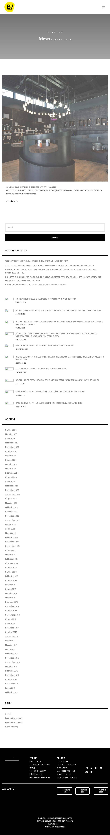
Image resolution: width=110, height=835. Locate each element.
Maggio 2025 (11, 464)
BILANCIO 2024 (84, 791)
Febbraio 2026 (11, 442)
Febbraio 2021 (11, 559)
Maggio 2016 (11, 666)
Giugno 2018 (10, 619)
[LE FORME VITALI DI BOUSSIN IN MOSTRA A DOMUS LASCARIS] (9, 371)
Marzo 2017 (10, 649)
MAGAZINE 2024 (102, 791)
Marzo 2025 (10, 468)
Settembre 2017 (12, 636)
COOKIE (59, 818)
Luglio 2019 (10, 584)
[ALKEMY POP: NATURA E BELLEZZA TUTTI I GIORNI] (55, 128)
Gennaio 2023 (11, 511)
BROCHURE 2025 (66, 791)
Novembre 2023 (12, 490)
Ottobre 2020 (11, 567)
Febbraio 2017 (11, 653)
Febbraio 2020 (11, 576)
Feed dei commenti (13, 722)
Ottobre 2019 (11, 580)
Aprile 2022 (10, 528)
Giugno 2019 (10, 589)
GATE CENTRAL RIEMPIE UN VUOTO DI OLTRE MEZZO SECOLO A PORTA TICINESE (49, 403)
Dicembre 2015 (11, 670)
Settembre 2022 (12, 520)
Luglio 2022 (10, 524)
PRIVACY (51, 818)
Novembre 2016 (12, 658)
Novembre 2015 (12, 675)
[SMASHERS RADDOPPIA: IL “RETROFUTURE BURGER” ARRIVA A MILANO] (9, 348)
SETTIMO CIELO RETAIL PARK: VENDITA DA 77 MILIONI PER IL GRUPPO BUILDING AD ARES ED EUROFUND (49, 265)
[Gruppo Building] (9, 7)
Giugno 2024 (11, 477)
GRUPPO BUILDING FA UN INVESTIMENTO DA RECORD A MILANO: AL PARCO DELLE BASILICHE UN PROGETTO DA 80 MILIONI (60, 358)
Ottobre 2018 (11, 610)
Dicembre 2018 (11, 602)
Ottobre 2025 (11, 451)
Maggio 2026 (11, 434)
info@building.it (36, 774)
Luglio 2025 (10, 455)
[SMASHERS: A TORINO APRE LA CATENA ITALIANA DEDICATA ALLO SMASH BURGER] (9, 394)
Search (55, 237)
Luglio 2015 (10, 688)
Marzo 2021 (10, 554)
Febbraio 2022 (11, 537)
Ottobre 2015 (11, 679)
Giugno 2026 (10, 430)
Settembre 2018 (12, 615)
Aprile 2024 (10, 481)
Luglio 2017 (10, 640)
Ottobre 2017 (11, 632)
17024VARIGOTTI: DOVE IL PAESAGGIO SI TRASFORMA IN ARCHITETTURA (36, 261)
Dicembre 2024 (12, 473)
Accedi (8, 714)
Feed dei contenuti (13, 718)
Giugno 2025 (10, 460)
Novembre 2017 (12, 627)
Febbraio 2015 (11, 692)
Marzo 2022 (10, 533)
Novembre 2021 (12, 541)
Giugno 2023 (10, 498)
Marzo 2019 (10, 597)
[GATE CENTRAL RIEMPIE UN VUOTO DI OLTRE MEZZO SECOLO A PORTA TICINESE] (9, 405)
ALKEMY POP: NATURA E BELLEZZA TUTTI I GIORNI (31, 187)
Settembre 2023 (12, 494)
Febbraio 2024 (11, 485)
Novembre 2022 (12, 516)
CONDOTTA (67, 818)
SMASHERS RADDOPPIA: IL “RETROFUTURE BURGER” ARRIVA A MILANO (35, 284)
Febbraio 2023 (11, 507)
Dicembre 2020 (12, 563)
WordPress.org (11, 726)
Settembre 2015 (12, 683)
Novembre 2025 (12, 447)
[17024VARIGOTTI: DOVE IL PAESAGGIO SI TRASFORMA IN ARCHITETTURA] (9, 301)
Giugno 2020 (11, 572)
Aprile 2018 (10, 623)
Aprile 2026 (10, 438)
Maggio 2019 (11, 593)
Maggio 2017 (11, 645)
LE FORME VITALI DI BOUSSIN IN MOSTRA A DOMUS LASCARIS (41, 368)
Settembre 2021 (12, 546)
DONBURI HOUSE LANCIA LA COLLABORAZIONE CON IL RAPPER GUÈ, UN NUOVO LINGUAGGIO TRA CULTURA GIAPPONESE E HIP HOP (59, 323)
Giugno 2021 (10, 550)
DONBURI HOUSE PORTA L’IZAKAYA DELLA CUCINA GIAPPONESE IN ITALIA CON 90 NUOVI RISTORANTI (57, 380)
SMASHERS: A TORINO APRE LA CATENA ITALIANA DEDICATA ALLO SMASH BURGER (50, 391)
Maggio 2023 (11, 503)
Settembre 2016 (12, 662)
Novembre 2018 (12, 606)
